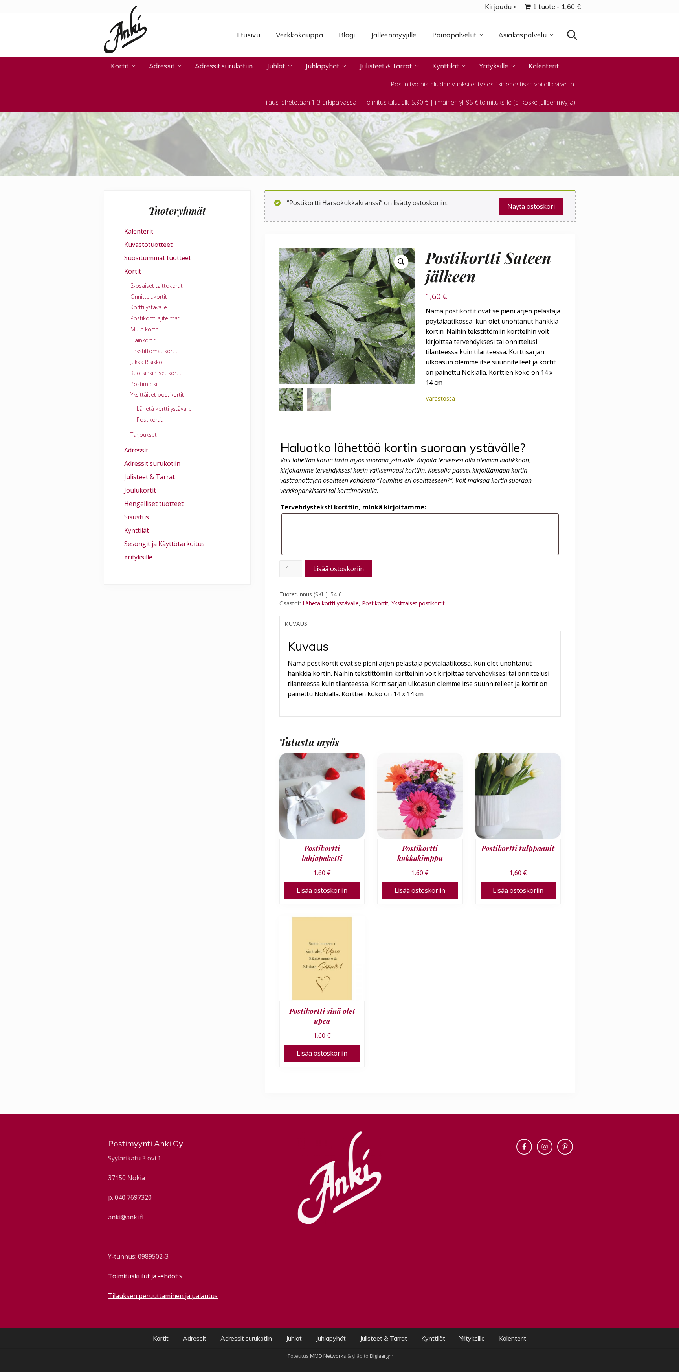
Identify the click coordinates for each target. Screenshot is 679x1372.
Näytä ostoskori (531, 206)
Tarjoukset (143, 434)
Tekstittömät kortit (154, 351)
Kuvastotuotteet (148, 244)
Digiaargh (381, 1355)
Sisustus (136, 517)
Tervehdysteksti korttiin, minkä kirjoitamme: (353, 507)
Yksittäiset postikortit (418, 603)
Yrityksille (138, 557)
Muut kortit (144, 329)
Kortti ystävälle (148, 307)
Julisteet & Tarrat (149, 477)
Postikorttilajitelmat (155, 318)
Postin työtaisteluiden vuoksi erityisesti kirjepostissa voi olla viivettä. (483, 84)
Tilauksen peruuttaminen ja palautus (163, 1295)
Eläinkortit (143, 340)
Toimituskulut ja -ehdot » (145, 1276)
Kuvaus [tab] (295, 623)
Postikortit (375, 603)
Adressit (136, 450)
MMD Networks (328, 1355)
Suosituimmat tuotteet (157, 258)
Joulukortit (140, 490)
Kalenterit (138, 231)
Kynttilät (136, 530)
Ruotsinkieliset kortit (156, 373)
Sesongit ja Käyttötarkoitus (164, 543)
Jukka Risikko (146, 362)
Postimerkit (144, 384)
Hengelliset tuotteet (154, 503)
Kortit (132, 271)
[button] (401, 262)
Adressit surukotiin (152, 463)
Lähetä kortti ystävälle (331, 603)
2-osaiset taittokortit (156, 285)
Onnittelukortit (148, 296)
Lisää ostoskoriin (338, 569)
